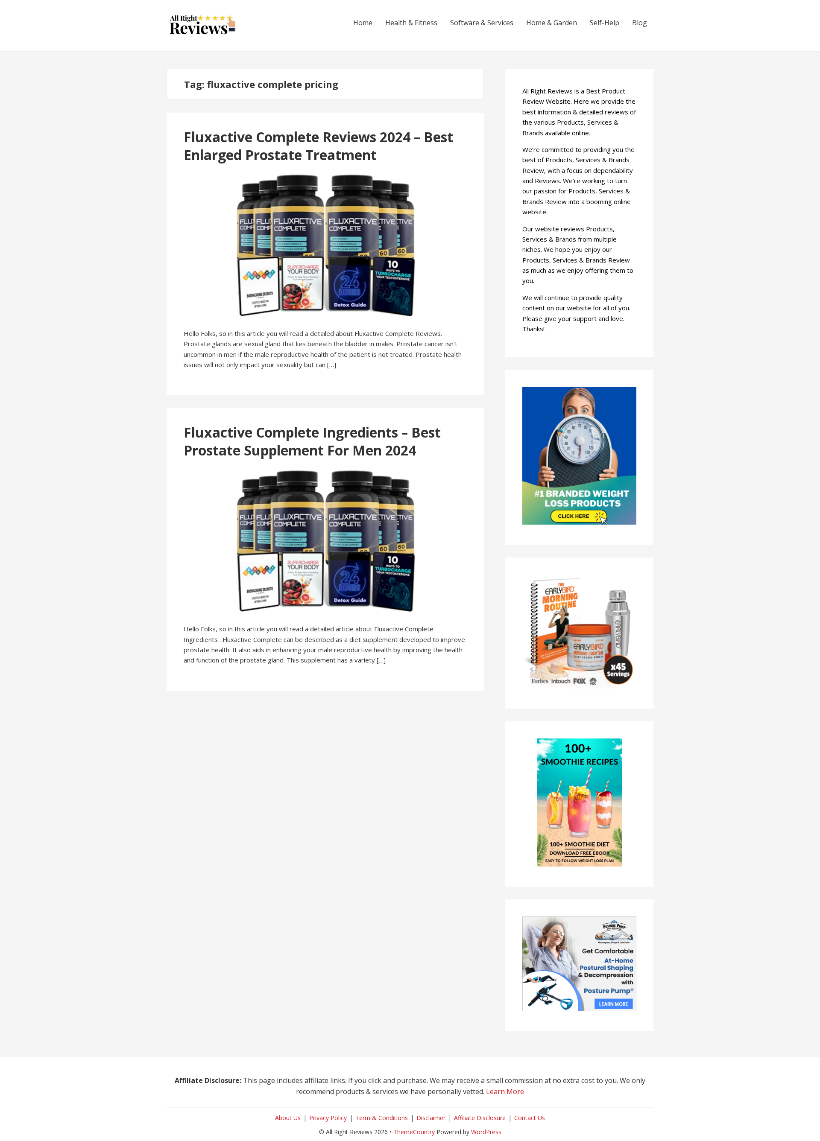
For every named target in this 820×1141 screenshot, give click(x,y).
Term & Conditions (381, 1118)
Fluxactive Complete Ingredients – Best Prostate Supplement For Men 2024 (312, 441)
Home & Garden (551, 22)
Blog (639, 22)
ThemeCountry (414, 1132)
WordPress (486, 1132)
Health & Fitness (411, 22)
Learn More (505, 1091)
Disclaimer (430, 1118)
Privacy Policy (328, 1118)
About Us (288, 1118)
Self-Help (604, 22)
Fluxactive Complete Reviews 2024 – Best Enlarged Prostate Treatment (318, 146)
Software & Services (481, 22)
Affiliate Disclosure (480, 1118)
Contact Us (529, 1118)
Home (362, 22)
